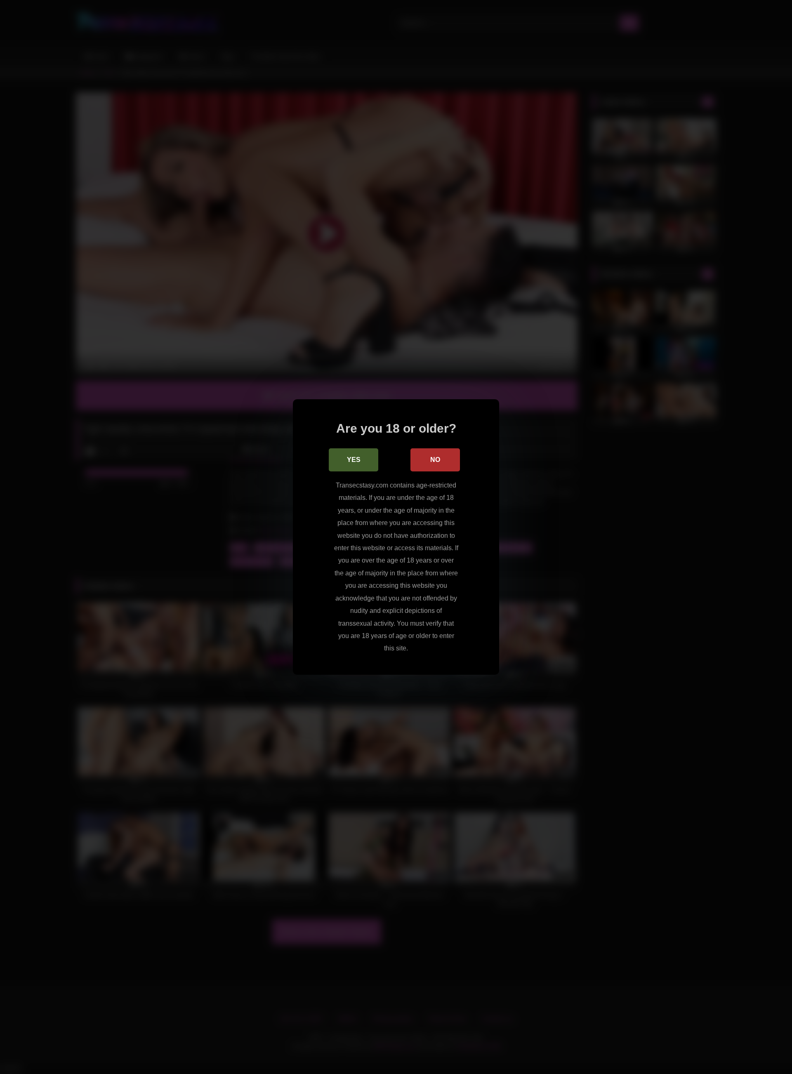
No (435, 459)
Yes (354, 459)
